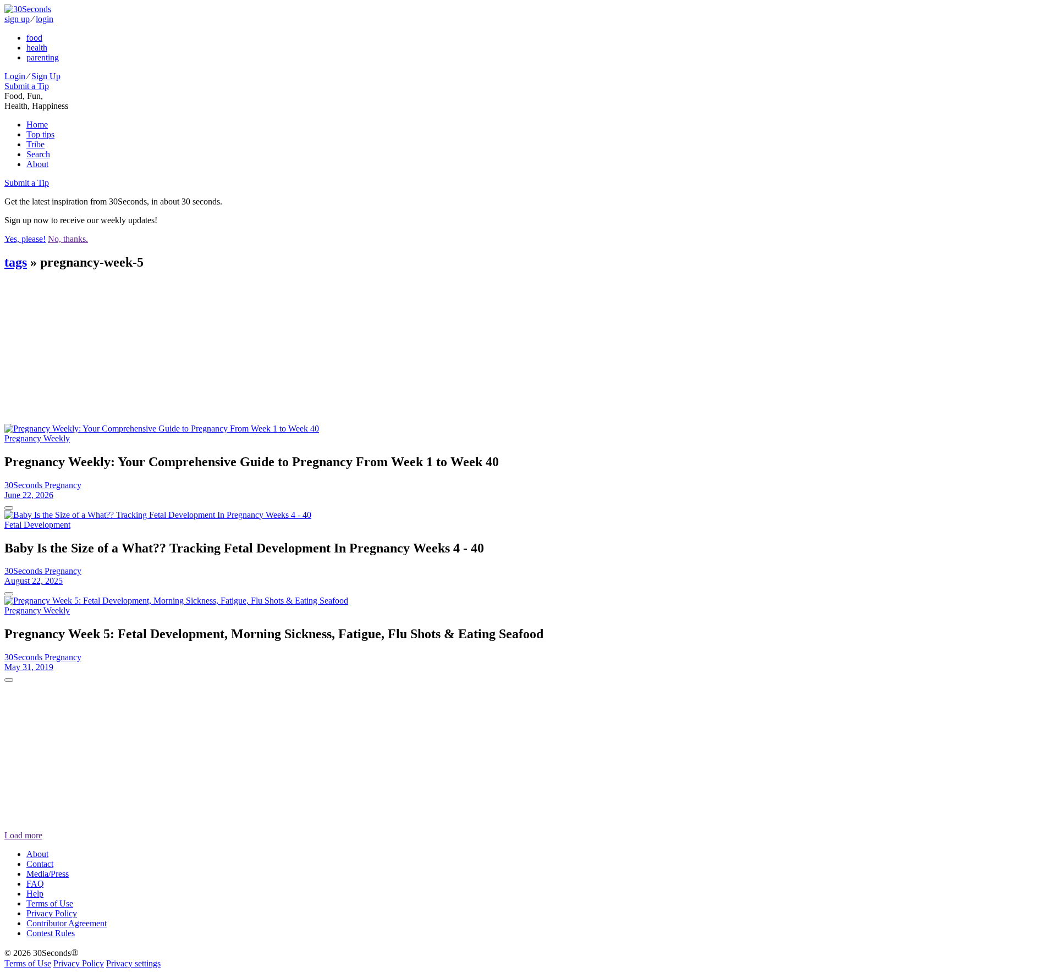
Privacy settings (133, 963)
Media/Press (47, 873)
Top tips (40, 134)
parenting (42, 57)
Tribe (35, 144)
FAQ (35, 883)
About (37, 164)
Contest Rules (50, 933)
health (36, 47)
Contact (39, 864)
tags (15, 262)
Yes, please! (25, 239)
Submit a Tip (26, 86)
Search (38, 154)
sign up (17, 19)
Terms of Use (49, 903)
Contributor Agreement (66, 923)
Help (34, 893)
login (44, 19)
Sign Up (46, 76)
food (34, 37)
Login (14, 76)
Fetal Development (37, 524)
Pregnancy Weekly (37, 438)
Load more (23, 835)
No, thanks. (68, 239)
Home (37, 124)
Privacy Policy (51, 913)
